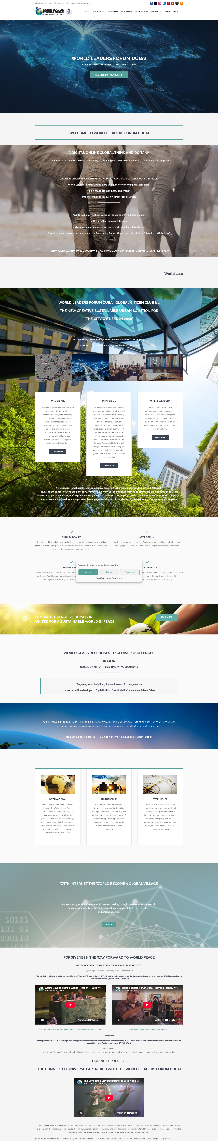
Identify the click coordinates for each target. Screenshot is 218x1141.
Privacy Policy (100, 578)
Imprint (119, 578)
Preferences (130, 572)
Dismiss (109, 572)
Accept (88, 572)
